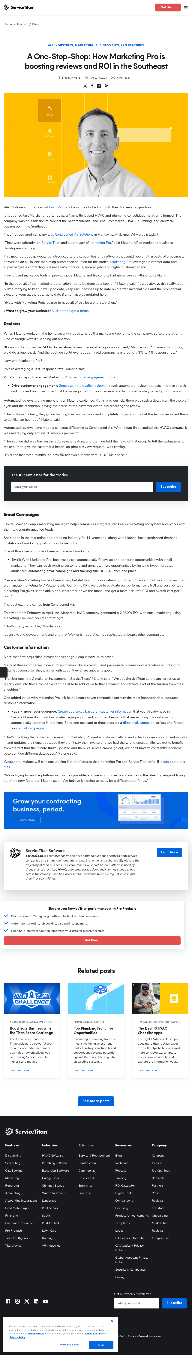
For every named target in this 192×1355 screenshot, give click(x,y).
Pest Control (50, 1223)
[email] (107, 86)
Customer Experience (19, 1223)
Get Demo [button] (168, 7)
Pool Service (50, 1208)
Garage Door (50, 1178)
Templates (122, 1223)
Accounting (12, 1193)
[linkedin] (99, 86)
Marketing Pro (100, 242)
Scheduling (12, 1163)
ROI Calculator (125, 1186)
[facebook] (92, 86)
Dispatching (13, 1156)
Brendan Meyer (72, 78)
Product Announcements (132, 1216)
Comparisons (124, 1201)
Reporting (12, 1186)
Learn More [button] (169, 852)
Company (158, 1156)
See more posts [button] (96, 1101)
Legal (119, 1231)
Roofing (47, 1238)
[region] (60, 1334)
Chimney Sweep (53, 1186)
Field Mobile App (16, 1208)
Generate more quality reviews (82, 385)
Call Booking (13, 1171)
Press (156, 1193)
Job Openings (161, 1171)
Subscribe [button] (168, 487)
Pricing (119, 1277)
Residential (86, 1178)
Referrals (158, 1178)
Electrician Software (55, 1171)
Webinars (121, 1163)
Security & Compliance (130, 1270)
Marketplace (160, 1223)
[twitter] (85, 86)
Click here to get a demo (70, 311)
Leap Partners (59, 207)
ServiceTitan (50, 242)
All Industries (60, 45)
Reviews (158, 1201)
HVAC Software (53, 1156)
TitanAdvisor (14, 1246)
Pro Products (14, 1231)
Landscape (49, 1201)
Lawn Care (49, 1231)
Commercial (87, 1171)
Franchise (85, 1193)
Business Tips (107, 45)
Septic (46, 1216)
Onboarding (160, 1216)
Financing (11, 1216)
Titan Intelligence (17, 1238)
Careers (157, 1163)
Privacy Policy (36, 1333)
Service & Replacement (94, 1156)
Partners (158, 1186)
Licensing (121, 1208)
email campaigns (31, 728)
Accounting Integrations (21, 1201)
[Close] (112, 1321)
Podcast (120, 1171)
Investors (158, 1208)
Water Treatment (54, 1193)
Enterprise (86, 1186)
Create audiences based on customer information (95, 711)
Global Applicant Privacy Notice (131, 1260)
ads (166, 761)
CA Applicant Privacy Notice (129, 1248)
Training (120, 1178)
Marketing (84, 45)
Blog (118, 1156)
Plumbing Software (55, 1163)
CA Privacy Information (130, 1238)
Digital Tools (124, 1193)
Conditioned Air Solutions (74, 234)
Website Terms (93, 1333)
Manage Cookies (70, 1345)
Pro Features (132, 45)
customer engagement (90, 377)
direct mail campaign (138, 722)
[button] (85, 86)
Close (101, 1345)
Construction (87, 1163)
